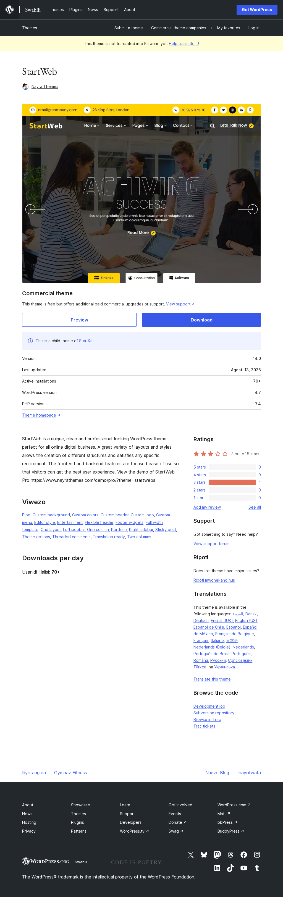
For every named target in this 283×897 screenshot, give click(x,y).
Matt (224, 813)
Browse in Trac (207, 719)
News (27, 813)
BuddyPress (231, 831)
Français (201, 640)
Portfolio (119, 529)
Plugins (77, 822)
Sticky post (165, 529)
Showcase (80, 804)
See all (254, 507)
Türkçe (199, 667)
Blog (26, 514)
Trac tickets (204, 726)
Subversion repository (213, 712)
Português (241, 653)
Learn (125, 804)
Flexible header (99, 522)
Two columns (139, 536)
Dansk (251, 613)
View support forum (211, 543)
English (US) (246, 620)
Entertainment (70, 522)
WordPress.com (234, 804)
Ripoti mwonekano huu (214, 580)
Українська (224, 667)
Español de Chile (208, 627)
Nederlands (243, 647)
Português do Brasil (211, 653)
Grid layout (51, 529)
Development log (209, 706)
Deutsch (201, 620)
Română (200, 660)
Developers (131, 822)
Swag (176, 831)
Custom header (115, 514)
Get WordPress (257, 9)
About (27, 804)
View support (178, 304)
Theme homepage (39, 415)
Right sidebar (141, 529)
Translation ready (109, 536)
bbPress (227, 822)
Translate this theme (212, 679)
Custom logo (142, 514)
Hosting (29, 822)
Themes (29, 27)
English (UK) (222, 620)
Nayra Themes (45, 86)
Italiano (217, 640)
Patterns (79, 831)
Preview (79, 320)
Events (175, 813)
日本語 (232, 640)
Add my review (207, 507)
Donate (178, 822)
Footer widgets (129, 522)
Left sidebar (74, 529)
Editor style (44, 522)
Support (127, 813)
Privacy (29, 831)
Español (233, 627)
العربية (237, 613)
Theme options (36, 536)
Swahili (81, 862)
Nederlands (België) (211, 647)
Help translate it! (184, 43)
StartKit (86, 340)
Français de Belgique (234, 633)
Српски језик (240, 660)
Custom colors (85, 514)
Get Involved (180, 804)
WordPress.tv (134, 831)
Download (202, 320)
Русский (218, 660)
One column (98, 529)
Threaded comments (71, 536)
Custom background (51, 514)
